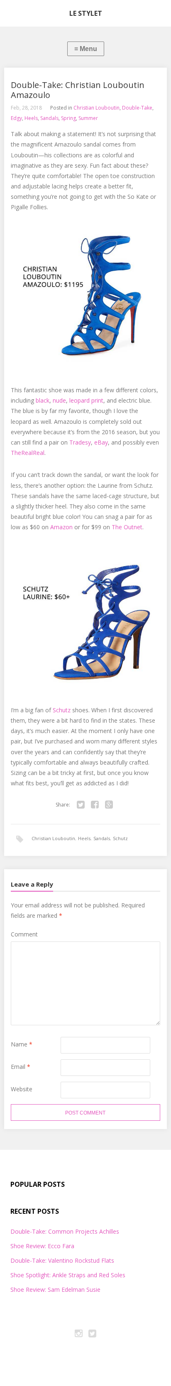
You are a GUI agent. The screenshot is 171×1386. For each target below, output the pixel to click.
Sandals (49, 118)
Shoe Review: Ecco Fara (42, 1246)
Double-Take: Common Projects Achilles (64, 1231)
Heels (31, 118)
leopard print (86, 400)
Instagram (78, 1334)
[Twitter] (81, 805)
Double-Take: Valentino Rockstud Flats (62, 1260)
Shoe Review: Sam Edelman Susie (55, 1289)
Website (21, 1089)
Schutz (62, 710)
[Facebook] (95, 805)
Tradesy (80, 442)
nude (59, 400)
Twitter (92, 1334)
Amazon (61, 527)
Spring (68, 118)
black (42, 400)
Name (21, 1044)
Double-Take (137, 107)
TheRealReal (27, 453)
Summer (88, 118)
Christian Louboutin (96, 107)
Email (20, 1067)
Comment (24, 934)
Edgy (16, 118)
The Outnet (127, 527)
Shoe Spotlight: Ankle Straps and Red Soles (67, 1275)
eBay (101, 442)
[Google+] (109, 805)
